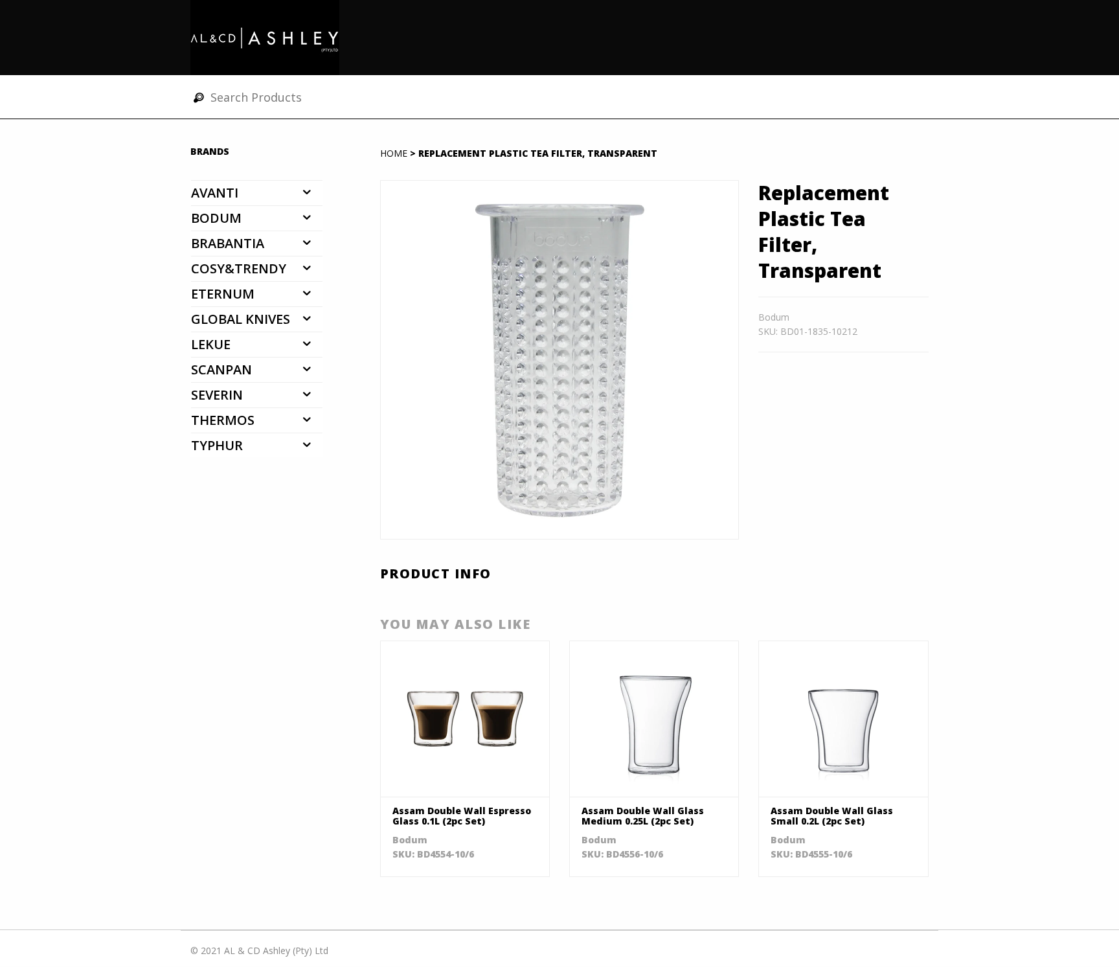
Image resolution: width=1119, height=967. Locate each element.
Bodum (216, 218)
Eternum (222, 293)
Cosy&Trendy (238, 268)
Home (393, 153)
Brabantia (227, 243)
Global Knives (240, 319)
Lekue (211, 344)
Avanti (214, 192)
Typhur (217, 445)
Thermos (222, 420)
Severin (217, 395)
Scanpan (221, 369)
